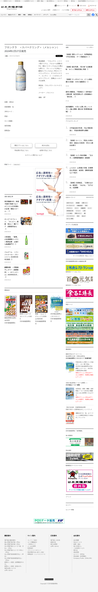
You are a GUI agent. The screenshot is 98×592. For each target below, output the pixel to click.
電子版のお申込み (77, 10)
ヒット (89, 208)
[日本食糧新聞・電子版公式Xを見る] (96, 14)
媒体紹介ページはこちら (73, 272)
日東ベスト (84, 202)
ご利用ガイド (56, 10)
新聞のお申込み (90, 10)
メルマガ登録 (65, 10)
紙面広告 (53, 542)
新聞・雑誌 (40, 1)
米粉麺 (77, 202)
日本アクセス (70, 202)
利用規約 (30, 548)
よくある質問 (32, 546)
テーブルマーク (70, 205)
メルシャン (16, 164)
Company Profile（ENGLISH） (83, 558)
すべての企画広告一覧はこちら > (83, 256)
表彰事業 (76, 552)
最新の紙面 (83, 5)
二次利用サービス (29, 1)
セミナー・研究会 (63, 1)
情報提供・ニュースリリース (36, 554)
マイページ (49, 579)
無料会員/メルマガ (10, 568)
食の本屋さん (50, 1)
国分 (86, 205)
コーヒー (78, 210)
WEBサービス (7, 1)
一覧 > (30, 196)
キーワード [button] (37, 14)
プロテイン (69, 208)
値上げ (83, 216)
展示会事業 (54, 544)
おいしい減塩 (70, 218)
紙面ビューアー (61, 5)
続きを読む (46, 145)
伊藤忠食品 (79, 205)
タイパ (76, 208)
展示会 (73, 1)
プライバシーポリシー (34, 550)
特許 (78, 216)
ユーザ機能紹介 (32, 542)
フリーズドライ (70, 216)
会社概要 (76, 540)
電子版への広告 (55, 540)
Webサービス (78, 542)
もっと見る (53, 14)
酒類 (6, 56)
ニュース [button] (3, 14)
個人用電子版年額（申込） (12, 544)
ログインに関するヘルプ (33, 155)
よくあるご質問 (45, 10)
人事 (84, 210)
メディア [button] (45, 14)
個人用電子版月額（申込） (12, 542)
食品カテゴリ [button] (12, 14)
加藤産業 (83, 208)
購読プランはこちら (22, 145)
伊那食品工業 (70, 210)
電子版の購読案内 (9, 540)
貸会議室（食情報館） (80, 556)
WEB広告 (17, 1)
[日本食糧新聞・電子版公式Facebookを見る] (93, 14)
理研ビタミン (78, 213)
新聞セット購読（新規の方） (13, 566)
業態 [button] (19, 14)
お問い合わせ (8, 570)
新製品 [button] (30, 14)
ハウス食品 (69, 213)
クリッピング (72, 5)
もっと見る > (90, 47)
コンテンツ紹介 (32, 540)
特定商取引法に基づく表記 (36, 552)
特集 (24, 14)
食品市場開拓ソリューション (86, 1)
